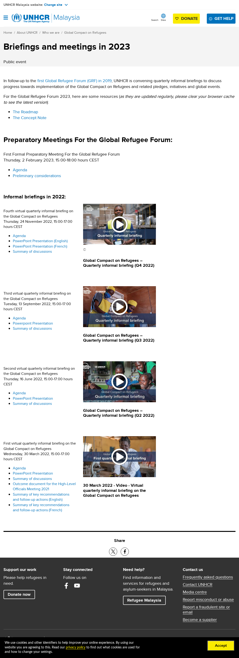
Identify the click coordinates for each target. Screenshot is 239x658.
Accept (221, 645)
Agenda (20, 170)
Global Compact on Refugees (85, 32)
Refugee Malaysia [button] (146, 600)
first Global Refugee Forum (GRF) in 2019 (74, 81)
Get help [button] (224, 18)
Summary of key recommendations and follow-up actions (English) (41, 497)
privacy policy (75, 647)
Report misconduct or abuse (208, 599)
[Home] (27, 18)
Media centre (195, 592)
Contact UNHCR (197, 584)
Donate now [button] (19, 594)
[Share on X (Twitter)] (113, 552)
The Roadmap (25, 112)
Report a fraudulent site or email (206, 609)
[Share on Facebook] (125, 552)
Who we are (51, 32)
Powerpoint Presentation (33, 323)
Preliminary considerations (37, 176)
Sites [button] (163, 20)
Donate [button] (189, 18)
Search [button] (154, 20)
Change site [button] (53, 4)
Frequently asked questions (208, 577)
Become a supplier (200, 619)
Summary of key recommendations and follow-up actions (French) (41, 507)
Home (8, 32)
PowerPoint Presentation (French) (40, 246)
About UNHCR (27, 32)
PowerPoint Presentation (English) (40, 241)
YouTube (77, 586)
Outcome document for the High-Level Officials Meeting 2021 (44, 486)
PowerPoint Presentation (33, 398)
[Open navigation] (6, 18)
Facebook (66, 586)
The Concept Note (29, 118)
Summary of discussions (32, 251)
